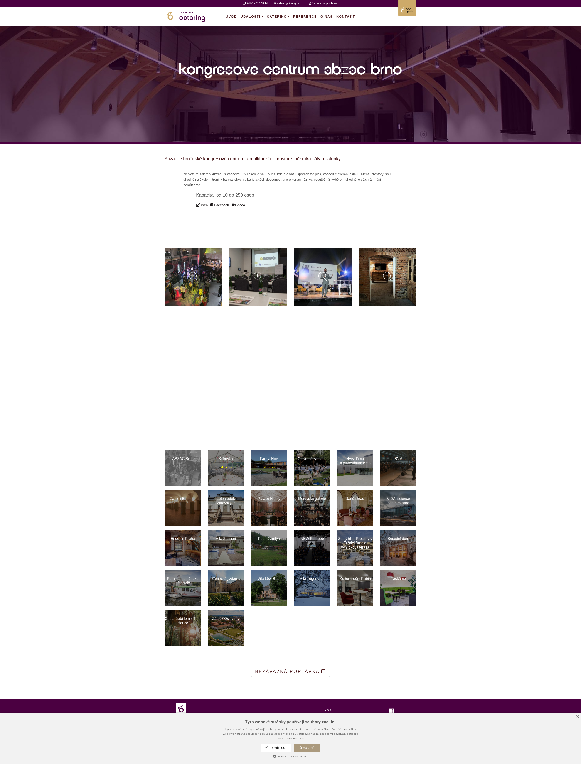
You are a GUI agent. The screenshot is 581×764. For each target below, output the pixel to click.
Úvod (232, 16)
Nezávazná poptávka (325, 3)
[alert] (290, 738)
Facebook (221, 205)
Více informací (295, 738)
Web (204, 205)
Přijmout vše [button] (307, 747)
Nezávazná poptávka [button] (288, 671)
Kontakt (345, 16)
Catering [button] (277, 16)
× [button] (577, 716)
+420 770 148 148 (258, 3)
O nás (326, 16)
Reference (305, 16)
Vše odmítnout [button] (276, 747)
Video (240, 205)
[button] (290, 756)
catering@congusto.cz (291, 3)
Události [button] (251, 16)
